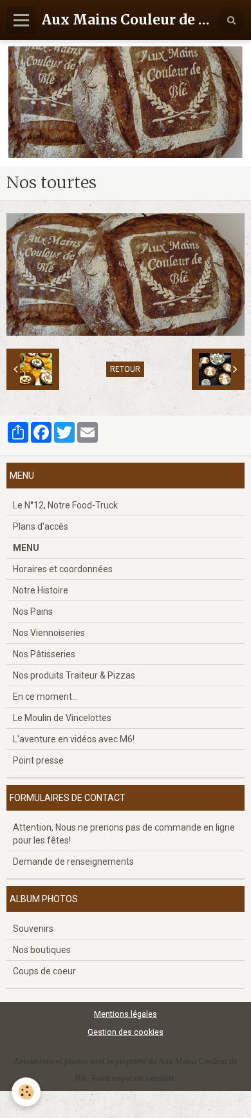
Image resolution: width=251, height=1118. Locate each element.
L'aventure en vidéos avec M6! (74, 739)
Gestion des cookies (125, 1032)
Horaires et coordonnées (63, 569)
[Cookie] (26, 1091)
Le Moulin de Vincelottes (62, 718)
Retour (125, 369)
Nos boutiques (42, 950)
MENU (26, 548)
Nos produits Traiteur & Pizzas (74, 675)
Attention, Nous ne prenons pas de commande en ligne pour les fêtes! (124, 833)
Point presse (38, 760)
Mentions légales (125, 1014)
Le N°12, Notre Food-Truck (65, 505)
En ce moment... (45, 696)
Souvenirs (33, 928)
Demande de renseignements (73, 861)
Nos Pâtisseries (44, 654)
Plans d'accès (40, 526)
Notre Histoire (40, 590)
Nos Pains (33, 611)
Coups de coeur (44, 971)
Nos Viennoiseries (49, 633)
